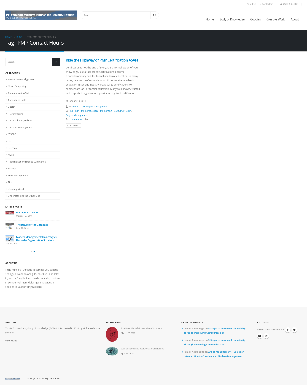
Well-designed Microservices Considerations (31, 230)
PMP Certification (89, 110)
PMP (76, 110)
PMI (71, 110)
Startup (12, 168)
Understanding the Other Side (24, 195)
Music (11, 154)
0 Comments (75, 119)
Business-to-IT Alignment (21, 79)
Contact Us (267, 4)
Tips (10, 182)
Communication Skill (18, 93)
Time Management (18, 175)
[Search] (155, 15)
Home (210, 19)
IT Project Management (95, 106)
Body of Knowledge (232, 19)
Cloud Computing (17, 86)
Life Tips (12, 148)
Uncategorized (16, 189)
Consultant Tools (17, 100)
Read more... (73, 125)
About (295, 19)
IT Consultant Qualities (20, 120)
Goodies (255, 19)
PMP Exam (125, 110)
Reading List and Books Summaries (27, 161)
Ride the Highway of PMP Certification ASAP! (102, 60)
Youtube (259, 328)
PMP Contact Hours (109, 110)
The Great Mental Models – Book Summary (34, 214)
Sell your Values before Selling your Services (35, 246)
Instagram (266, 328)
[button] (31, 258)
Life (10, 141)
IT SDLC (12, 134)
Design (11, 106)
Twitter (294, 322)
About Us (251, 4)
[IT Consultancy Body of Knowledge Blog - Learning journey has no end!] (41, 15)
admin (75, 106)
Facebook (287, 322)
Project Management (77, 115)
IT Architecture (15, 113)
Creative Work (275, 19)
